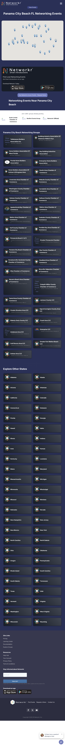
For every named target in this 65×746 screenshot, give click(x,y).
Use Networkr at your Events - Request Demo (32, 95)
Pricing (5, 638)
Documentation (7, 644)
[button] (56, 40)
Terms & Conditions (9, 664)
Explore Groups (8, 647)
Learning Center (8, 641)
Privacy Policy (7, 661)
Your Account (7, 658)
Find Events (31, 702)
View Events (32, 7)
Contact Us (51, 702)
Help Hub (6, 655)
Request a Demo (41, 702)
